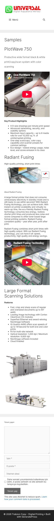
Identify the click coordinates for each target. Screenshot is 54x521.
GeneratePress (29, 516)
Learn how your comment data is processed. (25, 497)
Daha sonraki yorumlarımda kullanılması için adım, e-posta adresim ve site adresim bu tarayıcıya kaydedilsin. (27, 481)
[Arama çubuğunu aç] (44, 19)
